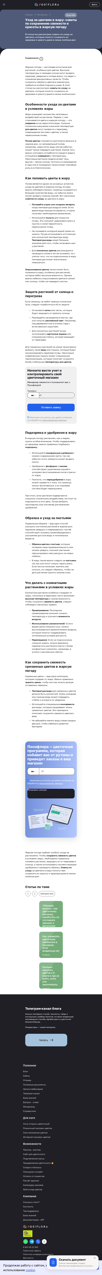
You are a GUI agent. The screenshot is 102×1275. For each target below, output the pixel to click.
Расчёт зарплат (31, 1180)
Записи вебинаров (33, 1089)
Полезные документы (34, 1084)
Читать (43, 1040)
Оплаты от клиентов (33, 1176)
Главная (29, 15)
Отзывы (27, 1080)
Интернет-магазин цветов (36, 1137)
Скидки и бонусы (32, 1167)
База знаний (29, 1097)
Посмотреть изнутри (37, 790)
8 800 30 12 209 (30, 1247)
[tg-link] (31, 1241)
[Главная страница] (46, 4)
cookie (30, 1270)
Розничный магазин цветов (37, 1128)
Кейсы (26, 1075)
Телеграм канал (31, 1093)
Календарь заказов (33, 1185)
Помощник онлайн (33, 1171)
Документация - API (33, 1219)
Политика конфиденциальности (38, 1254)
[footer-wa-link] (25, 1241)
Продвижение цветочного (37, 1163)
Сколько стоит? (31, 1202)
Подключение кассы (33, 1158)
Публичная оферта (32, 1251)
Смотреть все (47, 893)
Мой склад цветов (32, 1189)
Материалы (42, 15)
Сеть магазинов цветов (35, 1132)
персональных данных (54, 420)
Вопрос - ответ (31, 1102)
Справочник (29, 1111)
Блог (25, 1071)
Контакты (28, 1206)
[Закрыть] (95, 1258)
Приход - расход (32, 1149)
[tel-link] (38, 1241)
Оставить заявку (51, 407)
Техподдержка (31, 1211)
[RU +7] (33, 395)
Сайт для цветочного (34, 1154)
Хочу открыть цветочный (36, 1123)
